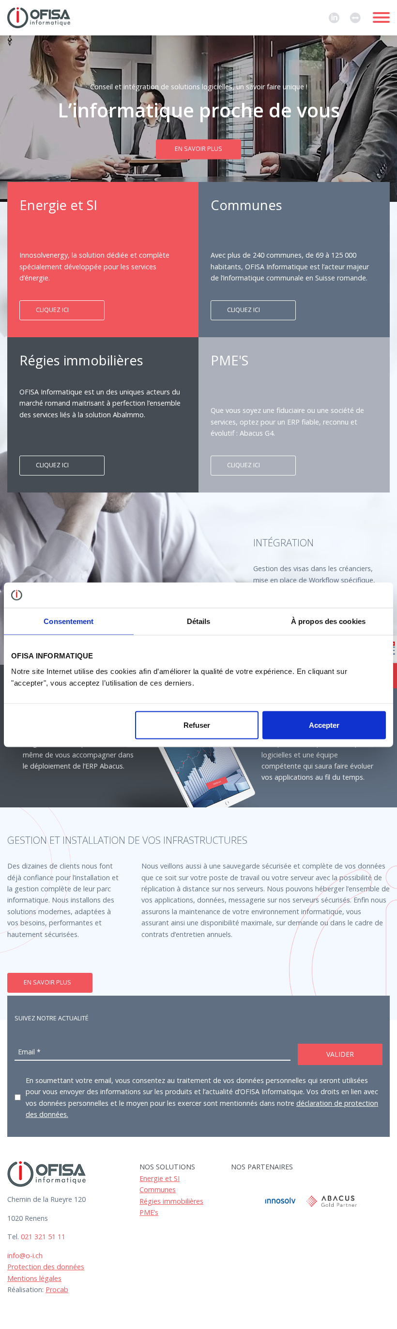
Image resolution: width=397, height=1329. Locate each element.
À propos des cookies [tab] (328, 621)
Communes (157, 1189)
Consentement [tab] (68, 621)
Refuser (196, 725)
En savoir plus (198, 149)
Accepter (324, 725)
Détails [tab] (199, 621)
